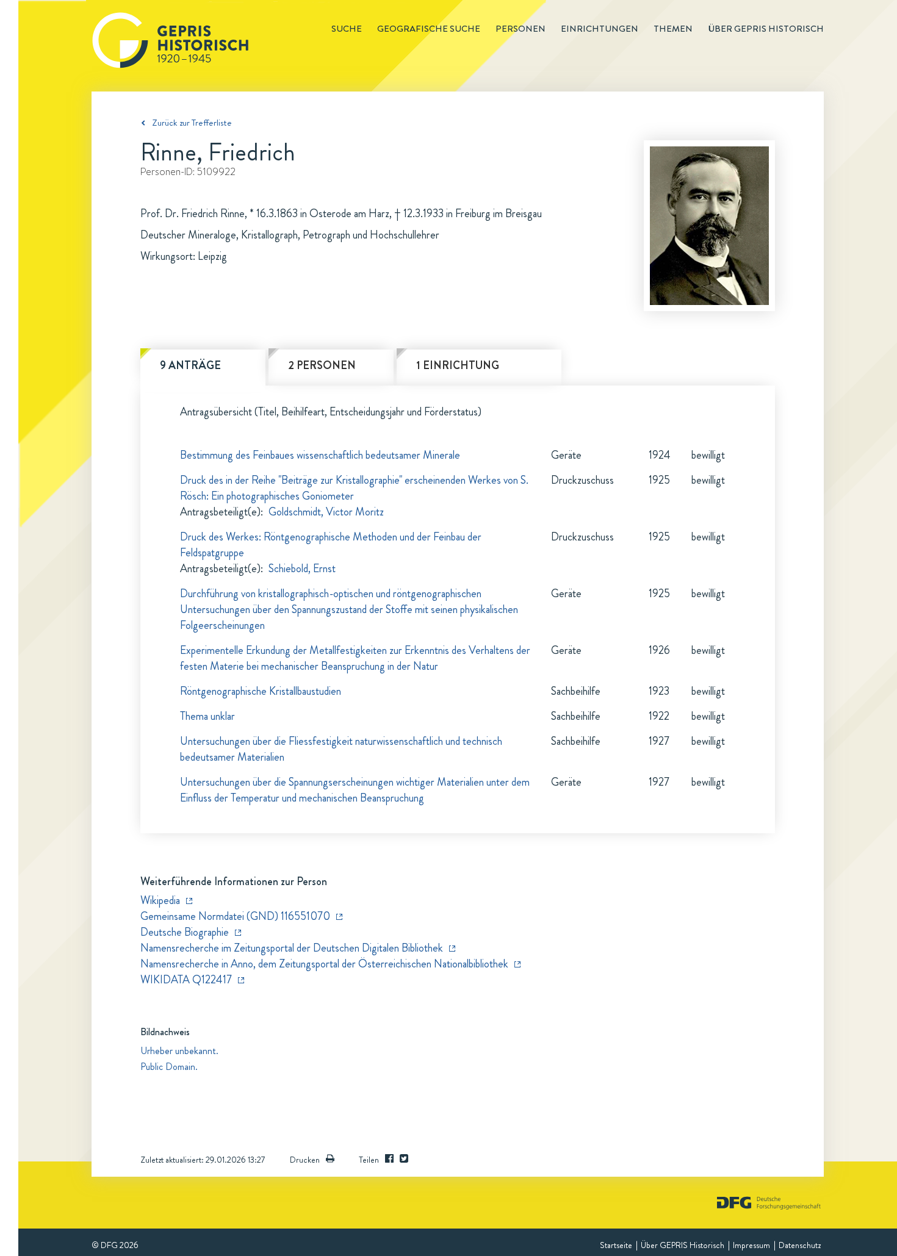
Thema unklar (207, 716)
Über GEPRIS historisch (766, 28)
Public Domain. (169, 1067)
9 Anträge (190, 365)
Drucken (305, 1160)
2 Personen (322, 365)
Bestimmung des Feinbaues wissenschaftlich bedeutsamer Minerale (320, 455)
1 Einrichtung (457, 365)
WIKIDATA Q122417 (186, 980)
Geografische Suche (428, 28)
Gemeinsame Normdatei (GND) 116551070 (235, 916)
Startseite (616, 1245)
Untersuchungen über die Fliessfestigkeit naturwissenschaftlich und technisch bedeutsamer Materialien (341, 749)
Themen (673, 28)
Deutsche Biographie (184, 932)
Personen (520, 28)
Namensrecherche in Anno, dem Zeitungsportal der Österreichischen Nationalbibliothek (324, 964)
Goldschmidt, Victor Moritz (326, 512)
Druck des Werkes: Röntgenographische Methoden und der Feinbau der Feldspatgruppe (330, 545)
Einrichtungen (599, 28)
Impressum (751, 1245)
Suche (346, 28)
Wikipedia (160, 900)
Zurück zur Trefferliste (192, 122)
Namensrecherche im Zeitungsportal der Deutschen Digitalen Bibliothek (291, 948)
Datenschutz (800, 1245)
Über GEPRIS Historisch (682, 1245)
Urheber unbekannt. (179, 1051)
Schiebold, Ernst (302, 568)
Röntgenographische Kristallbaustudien (260, 691)
